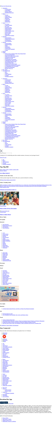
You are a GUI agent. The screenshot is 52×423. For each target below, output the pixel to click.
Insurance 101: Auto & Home (11, 63)
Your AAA (5, 387)
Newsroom (5, 394)
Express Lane (5, 235)
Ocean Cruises (8, 32)
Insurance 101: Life (9, 58)
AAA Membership (6, 70)
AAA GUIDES (6, 396)
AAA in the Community (10, 49)
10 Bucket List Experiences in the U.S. (8, 189)
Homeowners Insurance (10, 38)
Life (3, 343)
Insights (4, 243)
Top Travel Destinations (10, 54)
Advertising (5, 395)
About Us (4, 388)
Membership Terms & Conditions (9, 421)
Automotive (5, 8)
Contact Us (5, 392)
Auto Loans (7, 16)
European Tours (8, 27)
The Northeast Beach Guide (10, 61)
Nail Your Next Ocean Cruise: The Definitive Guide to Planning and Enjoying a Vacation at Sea (22, 323)
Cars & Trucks (8, 9)
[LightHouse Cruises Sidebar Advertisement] (9, 325)
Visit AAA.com (3, 157)
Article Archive (8, 389)
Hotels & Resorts (8, 28)
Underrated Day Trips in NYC (11, 60)
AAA (4, 232)
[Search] (0, 149)
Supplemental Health (7, 260)
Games (6, 50)
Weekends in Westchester (10, 57)
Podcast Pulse (8, 48)
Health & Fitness (8, 44)
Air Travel (7, 24)
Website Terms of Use (7, 420)
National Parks (8, 29)
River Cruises (8, 33)
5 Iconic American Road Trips (9, 319)
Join (6, 71)
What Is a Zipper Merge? (5, 214)
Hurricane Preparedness (10, 67)
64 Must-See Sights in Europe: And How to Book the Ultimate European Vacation (19, 322)
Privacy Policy (5, 418)
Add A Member (8, 74)
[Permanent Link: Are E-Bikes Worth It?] (9, 169)
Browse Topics (8, 390)
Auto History (7, 10)
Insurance (4, 36)
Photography (5, 245)
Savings (6, 15)
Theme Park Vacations (9, 35)
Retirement (7, 20)
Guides (4, 52)
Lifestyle (4, 42)
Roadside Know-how (9, 12)
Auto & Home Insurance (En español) (12, 65)
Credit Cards (7, 19)
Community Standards (9, 393)
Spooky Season (6, 246)
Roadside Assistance (9, 76)
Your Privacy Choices (7, 419)
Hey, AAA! (5, 69)
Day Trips (7, 26)
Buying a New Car (9, 68)
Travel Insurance (8, 41)
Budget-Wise (7, 21)
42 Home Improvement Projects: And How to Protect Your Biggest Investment (18, 308)
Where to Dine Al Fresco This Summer (8, 208)
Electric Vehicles (8, 11)
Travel (4, 22)
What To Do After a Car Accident (12, 55)
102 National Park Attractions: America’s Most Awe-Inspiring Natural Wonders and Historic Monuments (23, 321)
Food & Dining (8, 43)
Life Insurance (8, 40)
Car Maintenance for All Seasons (11, 66)
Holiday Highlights (6, 240)
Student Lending (8, 17)
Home (6, 45)
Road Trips (7, 34)
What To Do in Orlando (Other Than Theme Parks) (15, 53)
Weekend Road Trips (9, 62)
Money (4, 13)
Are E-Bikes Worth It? (5, 173)
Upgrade (7, 75)
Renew (6, 73)
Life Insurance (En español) (10, 59)
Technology (7, 46)
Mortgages (7, 18)
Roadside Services (6, 357)
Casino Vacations (8, 25)
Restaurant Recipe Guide (8, 313)
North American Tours (9, 30)
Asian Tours (5, 271)
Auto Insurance (8, 37)
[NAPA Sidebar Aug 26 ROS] (9, 301)
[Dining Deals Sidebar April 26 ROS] (7, 179)
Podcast (4, 51)
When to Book (5, 284)
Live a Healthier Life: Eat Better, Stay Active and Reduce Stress (15, 314)
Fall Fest (4, 236)
